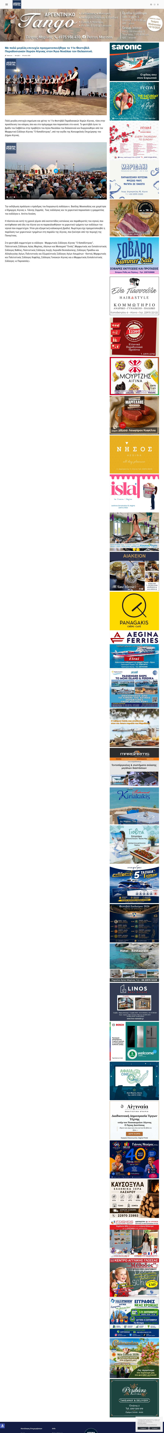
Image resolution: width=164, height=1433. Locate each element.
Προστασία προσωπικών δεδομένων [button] (147, 1424)
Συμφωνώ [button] (143, 1428)
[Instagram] (154, 5)
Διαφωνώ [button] (154, 1428)
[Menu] (6, 4)
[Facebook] (151, 5)
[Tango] (82, 25)
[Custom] (158, 5)
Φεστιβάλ (17, 55)
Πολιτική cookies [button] (142, 1423)
